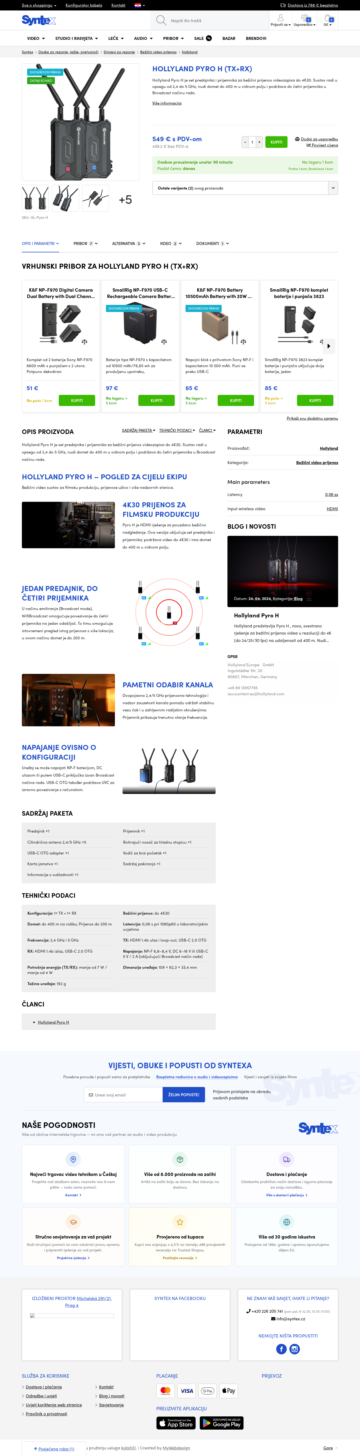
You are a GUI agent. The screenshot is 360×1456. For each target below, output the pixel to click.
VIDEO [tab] (168, 243)
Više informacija (167, 103)
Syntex (27, 51)
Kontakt (118, 5)
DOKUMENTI (209, 243)
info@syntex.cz (290, 1319)
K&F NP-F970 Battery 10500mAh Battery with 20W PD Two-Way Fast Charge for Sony (220, 293)
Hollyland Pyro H (53, 1022)
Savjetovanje (111, 1405)
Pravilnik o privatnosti (46, 1414)
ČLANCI (206, 430)
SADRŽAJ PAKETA (137, 430)
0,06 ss (331, 494)
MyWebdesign (176, 1448)
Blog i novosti (111, 1396)
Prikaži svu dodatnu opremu (312, 418)
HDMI (332, 508)
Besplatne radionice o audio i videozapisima (197, 1077)
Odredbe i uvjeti (41, 1396)
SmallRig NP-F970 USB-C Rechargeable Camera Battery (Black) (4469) (140, 293)
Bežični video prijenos (158, 51)
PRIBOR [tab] (83, 243)
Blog (298, 598)
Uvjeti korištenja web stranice (54, 1405)
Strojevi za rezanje (119, 51)
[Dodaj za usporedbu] (84, 341)
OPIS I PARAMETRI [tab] (38, 243)
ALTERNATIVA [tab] (126, 243)
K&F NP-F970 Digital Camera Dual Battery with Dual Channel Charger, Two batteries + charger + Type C (61, 293)
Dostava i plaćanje (44, 1387)
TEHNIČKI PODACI (176, 430)
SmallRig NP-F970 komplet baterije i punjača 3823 (299, 293)
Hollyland (190, 51)
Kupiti (276, 142)
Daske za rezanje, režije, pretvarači (68, 51)
